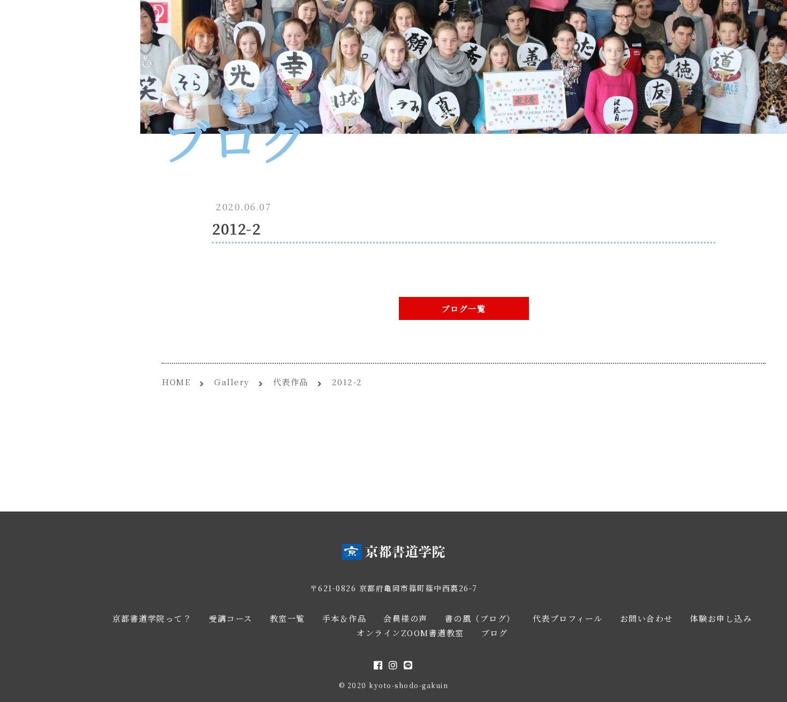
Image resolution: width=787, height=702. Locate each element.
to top (766, 684)
